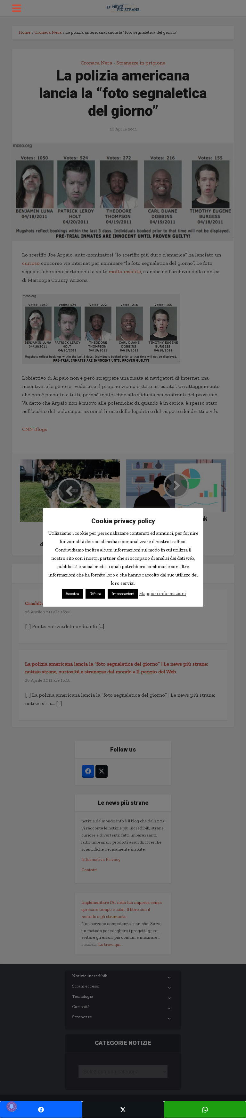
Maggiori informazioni (162, 593)
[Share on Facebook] (41, 1109)
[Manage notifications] (11, 1106)
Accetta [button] (72, 593)
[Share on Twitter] (123, 1109)
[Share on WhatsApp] (205, 1109)
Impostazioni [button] (122, 593)
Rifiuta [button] (95, 593)
